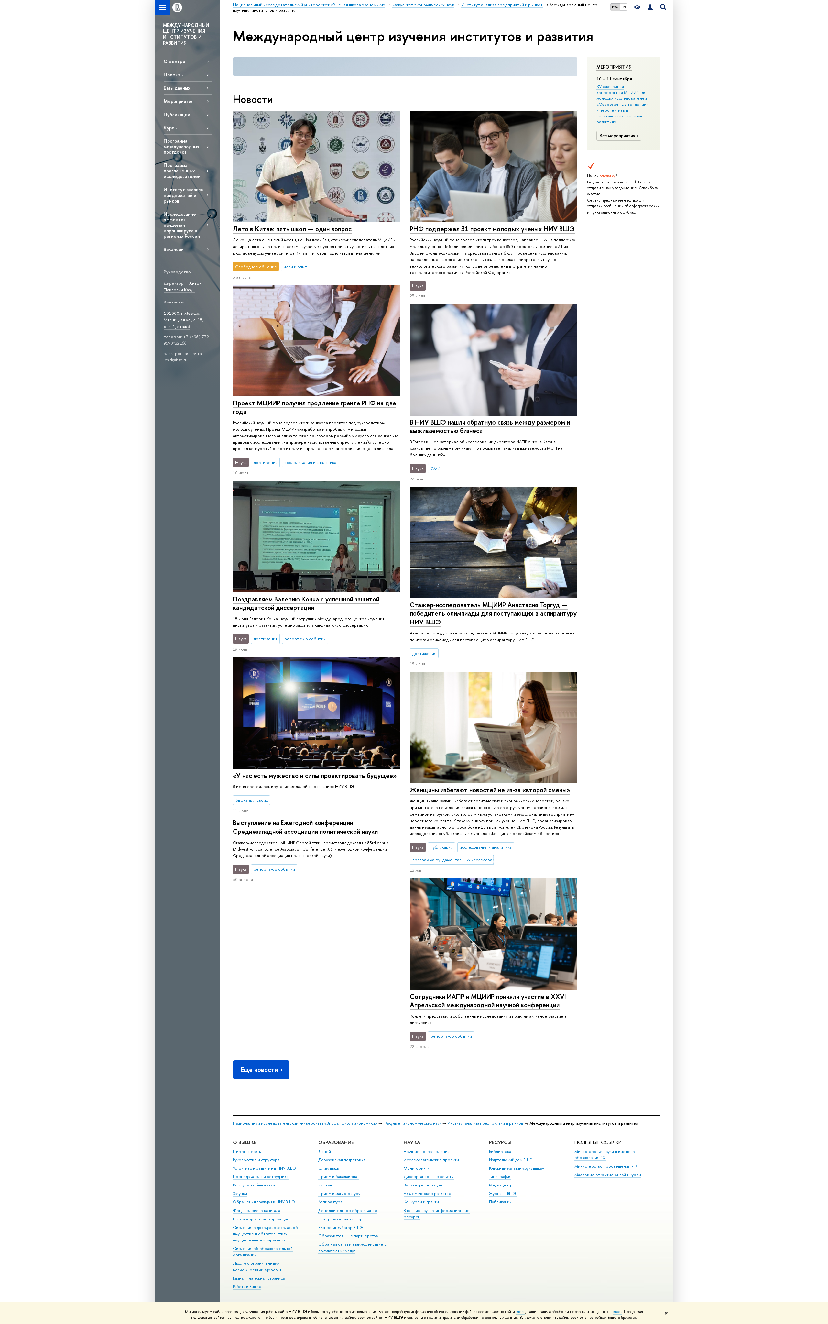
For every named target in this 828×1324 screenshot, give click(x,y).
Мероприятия (614, 67)
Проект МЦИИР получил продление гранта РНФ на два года (314, 407)
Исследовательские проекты (431, 1160)
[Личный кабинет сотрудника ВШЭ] (650, 7)
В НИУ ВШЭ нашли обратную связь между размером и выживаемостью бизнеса (490, 426)
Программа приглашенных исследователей (182, 170)
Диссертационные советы (429, 1176)
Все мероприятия (617, 135)
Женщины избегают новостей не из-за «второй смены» (490, 790)
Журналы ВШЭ (503, 1193)
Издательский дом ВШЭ (511, 1160)
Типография (500, 1176)
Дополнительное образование (347, 1210)
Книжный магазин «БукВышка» (516, 1168)
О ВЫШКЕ (244, 1142)
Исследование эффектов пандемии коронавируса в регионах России (182, 225)
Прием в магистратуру (339, 1193)
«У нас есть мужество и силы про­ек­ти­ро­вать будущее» (315, 775)
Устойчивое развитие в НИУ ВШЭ (264, 1168)
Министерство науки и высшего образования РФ (604, 1155)
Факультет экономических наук (412, 1123)
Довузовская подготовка (341, 1160)
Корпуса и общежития (254, 1185)
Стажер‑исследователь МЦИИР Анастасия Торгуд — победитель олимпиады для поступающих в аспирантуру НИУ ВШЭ (493, 613)
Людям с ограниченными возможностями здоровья (257, 1267)
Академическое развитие (427, 1193)
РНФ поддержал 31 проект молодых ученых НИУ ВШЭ (492, 229)
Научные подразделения (427, 1151)
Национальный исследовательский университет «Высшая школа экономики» (305, 1123)
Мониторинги (417, 1168)
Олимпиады (329, 1168)
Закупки (240, 1193)
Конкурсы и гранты (421, 1202)
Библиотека (500, 1151)
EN (624, 7)
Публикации (177, 114)
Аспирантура (330, 1202)
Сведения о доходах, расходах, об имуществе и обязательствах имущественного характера (265, 1234)
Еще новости (259, 1069)
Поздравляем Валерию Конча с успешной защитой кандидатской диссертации (306, 603)
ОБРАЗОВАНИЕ (336, 1142)
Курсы (170, 128)
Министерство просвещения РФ (605, 1166)
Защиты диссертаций (423, 1185)
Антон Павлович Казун (183, 286)
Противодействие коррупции (261, 1219)
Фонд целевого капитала (256, 1210)
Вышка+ (325, 1185)
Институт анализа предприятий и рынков (183, 195)
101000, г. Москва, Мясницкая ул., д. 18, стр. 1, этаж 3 (183, 319)
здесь (520, 1311)
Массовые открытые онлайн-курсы (607, 1174)
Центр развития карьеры (341, 1219)
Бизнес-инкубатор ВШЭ (340, 1227)
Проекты (173, 75)
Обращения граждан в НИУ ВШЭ (264, 1202)
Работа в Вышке (247, 1286)
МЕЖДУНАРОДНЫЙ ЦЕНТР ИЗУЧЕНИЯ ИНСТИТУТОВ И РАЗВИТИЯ (186, 34)
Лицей (324, 1151)
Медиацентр (501, 1185)
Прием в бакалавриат (338, 1176)
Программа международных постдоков (181, 146)
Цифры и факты (247, 1151)
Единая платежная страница (259, 1278)
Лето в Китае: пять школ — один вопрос (292, 229)
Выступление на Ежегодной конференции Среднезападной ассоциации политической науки (305, 827)
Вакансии (174, 249)
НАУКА (412, 1142)
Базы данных (177, 88)
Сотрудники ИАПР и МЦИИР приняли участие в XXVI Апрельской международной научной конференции (488, 1001)
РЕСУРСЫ (500, 1142)
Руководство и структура (256, 1160)
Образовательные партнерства (348, 1236)
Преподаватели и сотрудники (261, 1176)
